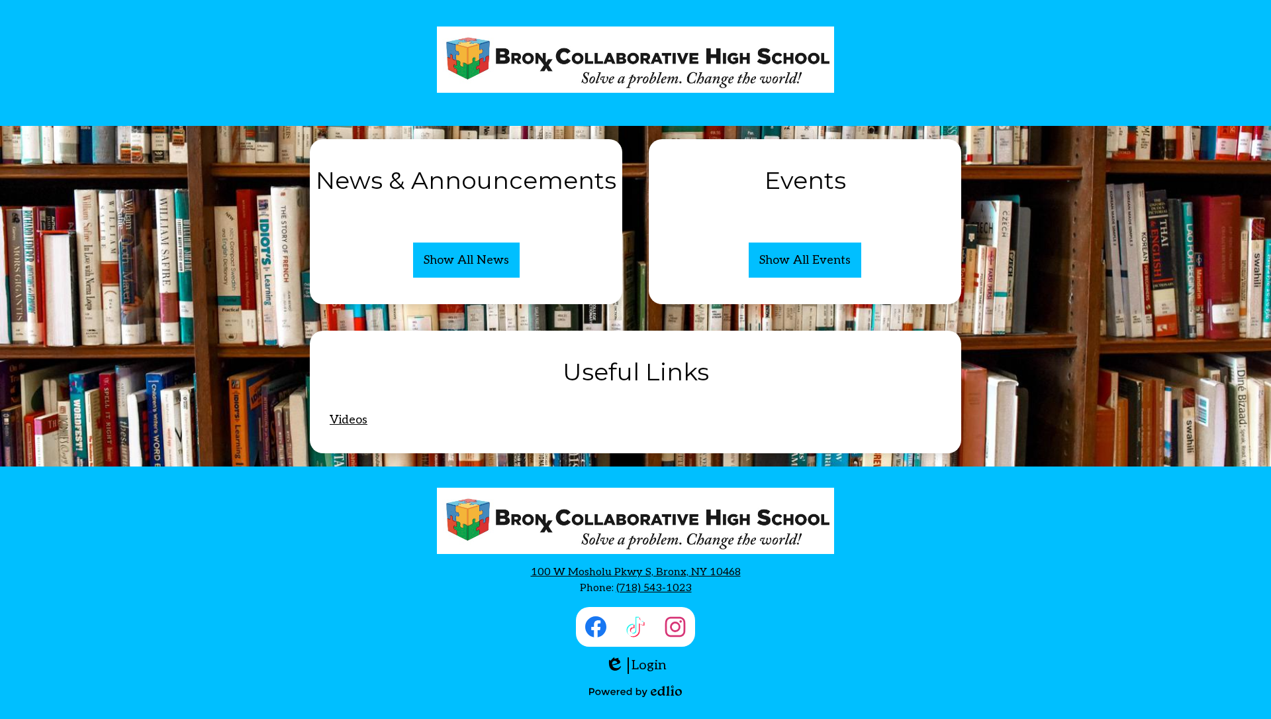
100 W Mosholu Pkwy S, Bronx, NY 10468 (636, 572)
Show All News (466, 260)
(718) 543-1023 (654, 588)
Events (805, 180)
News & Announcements (466, 180)
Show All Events (805, 260)
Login (636, 665)
